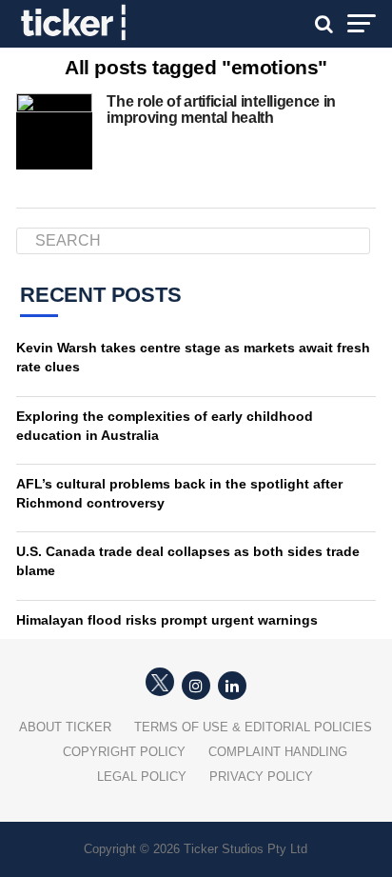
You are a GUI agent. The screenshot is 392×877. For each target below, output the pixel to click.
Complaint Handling (277, 752)
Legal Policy (141, 776)
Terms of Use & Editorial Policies (253, 727)
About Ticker (65, 727)
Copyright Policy (124, 752)
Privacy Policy (261, 776)
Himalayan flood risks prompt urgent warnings (167, 620)
